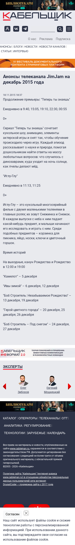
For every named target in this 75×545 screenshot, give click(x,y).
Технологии (14, 433)
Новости (30, 46)
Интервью (20, 51)
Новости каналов (52, 46)
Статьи (6, 51)
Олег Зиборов (23, 390)
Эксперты (13, 367)
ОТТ (65, 418)
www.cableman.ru (19, 448)
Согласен (12, 514)
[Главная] (37, 16)
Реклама (46, 39)
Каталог (9, 418)
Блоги (18, 46)
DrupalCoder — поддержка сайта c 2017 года (28, 484)
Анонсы (6, 46)
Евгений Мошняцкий (52, 390)
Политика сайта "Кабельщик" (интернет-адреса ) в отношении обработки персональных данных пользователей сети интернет (36, 477)
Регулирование (37, 425)
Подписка (63, 39)
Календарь (56, 433)
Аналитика (13, 425)
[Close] (26, 513)
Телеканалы (49, 418)
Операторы (27, 418)
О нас (32, 39)
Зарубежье (36, 433)
